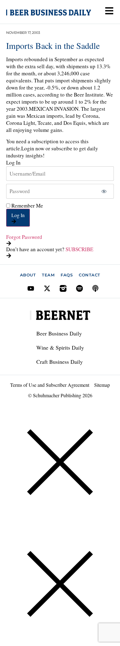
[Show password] (104, 191)
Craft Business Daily (59, 361)
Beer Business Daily (59, 333)
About (28, 274)
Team (48, 274)
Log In (18, 215)
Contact (89, 274)
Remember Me (26, 205)
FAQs (67, 274)
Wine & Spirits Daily (60, 347)
